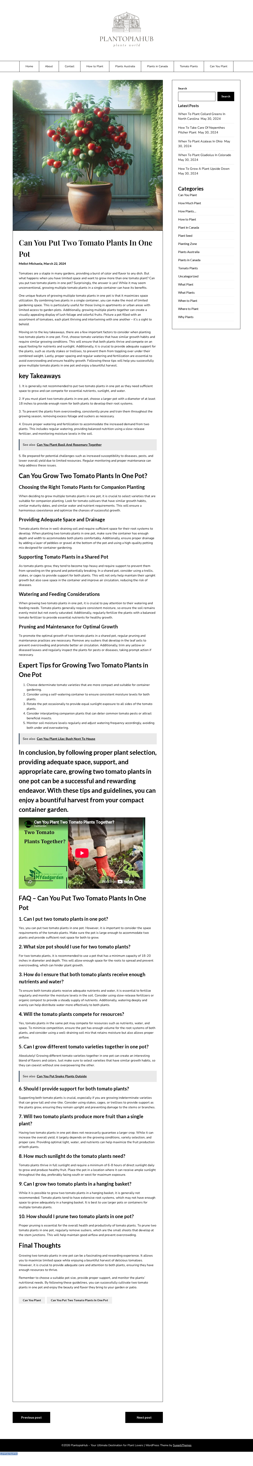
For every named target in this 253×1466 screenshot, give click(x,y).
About (49, 66)
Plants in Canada (157, 66)
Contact (69, 66)
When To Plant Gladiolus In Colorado (205, 155)
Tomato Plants (189, 66)
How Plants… (187, 211)
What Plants (186, 292)
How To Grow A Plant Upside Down (204, 169)
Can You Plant (218, 66)
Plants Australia (125, 66)
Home (29, 66)
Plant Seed (185, 235)
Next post (144, 1417)
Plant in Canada (188, 227)
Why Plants (186, 317)
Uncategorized (188, 276)
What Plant (185, 284)
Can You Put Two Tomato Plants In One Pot (79, 1300)
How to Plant (94, 66)
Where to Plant (188, 309)
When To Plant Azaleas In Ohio (200, 141)
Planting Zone (187, 243)
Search (182, 88)
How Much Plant (189, 203)
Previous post (31, 1417)
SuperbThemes (182, 1445)
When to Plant (187, 300)
